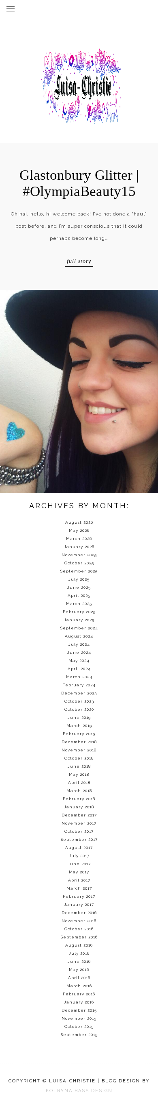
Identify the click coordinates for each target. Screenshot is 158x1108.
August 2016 (79, 945)
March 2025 (79, 603)
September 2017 (79, 839)
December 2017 (79, 815)
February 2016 (79, 994)
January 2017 (79, 904)
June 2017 (79, 864)
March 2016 (79, 986)
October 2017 (79, 831)
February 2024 (79, 685)
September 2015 (79, 1034)
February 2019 (79, 733)
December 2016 (79, 912)
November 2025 (79, 555)
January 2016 (79, 1002)
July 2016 (79, 953)
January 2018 (79, 807)
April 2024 (79, 668)
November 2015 (79, 1018)
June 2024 (79, 652)
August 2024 (79, 636)
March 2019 (79, 725)
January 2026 (79, 546)
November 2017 (79, 823)
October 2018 (79, 758)
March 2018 (79, 790)
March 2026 (79, 538)
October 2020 (79, 709)
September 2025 (79, 571)
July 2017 (79, 855)
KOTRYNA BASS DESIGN (79, 1090)
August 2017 (79, 847)
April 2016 (79, 977)
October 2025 (79, 563)
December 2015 (79, 1010)
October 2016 (79, 929)
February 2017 (79, 896)
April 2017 (79, 880)
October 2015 (79, 1026)
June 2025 (79, 587)
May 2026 (79, 530)
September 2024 (79, 628)
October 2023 (79, 701)
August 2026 (79, 522)
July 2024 (79, 644)
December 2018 (79, 742)
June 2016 (79, 961)
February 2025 (79, 612)
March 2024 (79, 677)
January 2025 (79, 620)
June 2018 (79, 766)
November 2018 (79, 750)
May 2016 (79, 969)
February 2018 (79, 799)
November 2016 (79, 921)
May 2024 (79, 660)
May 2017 (79, 872)
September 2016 (79, 937)
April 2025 (79, 595)
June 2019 (79, 717)
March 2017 (79, 888)
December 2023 (79, 693)
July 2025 (79, 579)
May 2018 (79, 774)
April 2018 (79, 782)
